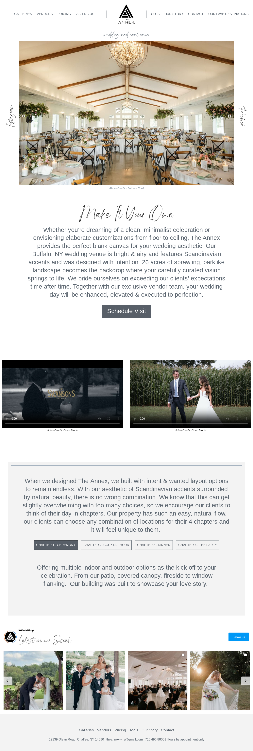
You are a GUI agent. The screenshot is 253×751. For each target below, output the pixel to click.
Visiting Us (85, 14)
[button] (23, 115)
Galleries (23, 14)
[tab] (56, 545)
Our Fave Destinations (228, 14)
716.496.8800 (154, 739)
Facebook (242, 116)
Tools (154, 14)
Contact (196, 14)
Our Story (173, 14)
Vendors (45, 14)
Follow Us (239, 637)
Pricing (64, 14)
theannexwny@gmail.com (124, 739)
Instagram (11, 116)
